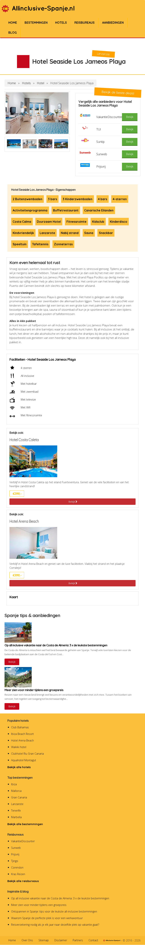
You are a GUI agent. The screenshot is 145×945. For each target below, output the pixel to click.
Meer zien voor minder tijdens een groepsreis (38, 905)
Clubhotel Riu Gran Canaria (27, 753)
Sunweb (16, 848)
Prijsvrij (15, 854)
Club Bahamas (20, 727)
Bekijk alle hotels (19, 767)
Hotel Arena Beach (22, 740)
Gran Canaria (19, 797)
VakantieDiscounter (23, 841)
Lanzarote (17, 804)
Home (12, 83)
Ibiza (14, 784)
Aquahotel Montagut (23, 760)
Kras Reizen (18, 874)
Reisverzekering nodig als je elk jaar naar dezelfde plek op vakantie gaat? (55, 924)
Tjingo (14, 861)
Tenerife (16, 810)
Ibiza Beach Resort (22, 734)
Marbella (16, 817)
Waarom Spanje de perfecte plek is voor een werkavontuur (47, 918)
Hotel (40, 83)
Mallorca (16, 791)
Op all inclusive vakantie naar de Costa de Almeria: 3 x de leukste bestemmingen (60, 898)
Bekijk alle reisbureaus (23, 881)
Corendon (17, 867)
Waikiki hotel (18, 747)
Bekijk (72, 501)
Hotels (26, 83)
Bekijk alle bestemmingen (25, 824)
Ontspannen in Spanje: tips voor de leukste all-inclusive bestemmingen (54, 911)
